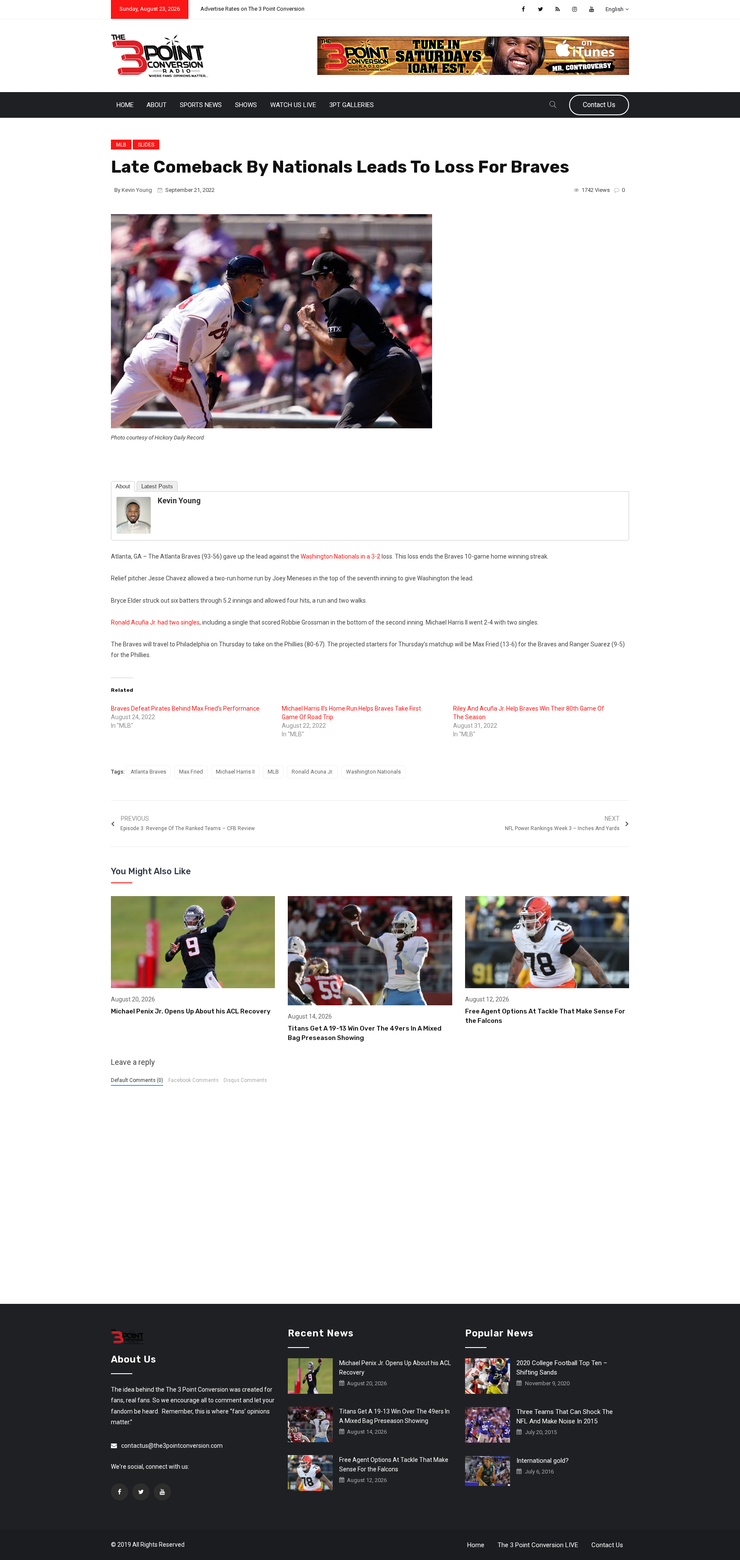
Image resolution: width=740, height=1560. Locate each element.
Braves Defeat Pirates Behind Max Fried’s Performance (185, 708)
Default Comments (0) (137, 1080)
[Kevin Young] (133, 514)
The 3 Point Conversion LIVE (538, 1545)
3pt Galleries (351, 105)
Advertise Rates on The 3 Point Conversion (252, 9)
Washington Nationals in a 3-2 (340, 556)
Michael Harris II (235, 771)
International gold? (542, 1460)
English (615, 9)
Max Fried (191, 771)
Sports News (201, 105)
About (156, 105)
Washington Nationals (373, 771)
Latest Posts (157, 486)
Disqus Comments (245, 1080)
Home (125, 105)
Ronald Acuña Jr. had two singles (155, 622)
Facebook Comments (193, 1080)
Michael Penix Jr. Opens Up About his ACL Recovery (191, 1011)
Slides (146, 145)
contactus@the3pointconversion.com (172, 1445)
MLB (121, 145)
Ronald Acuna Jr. (312, 771)
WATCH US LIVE (293, 105)
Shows (246, 105)
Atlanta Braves (148, 771)
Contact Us (599, 105)
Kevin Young (137, 190)
